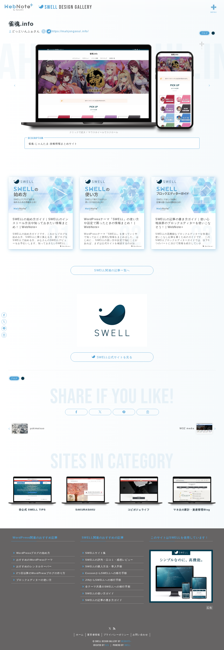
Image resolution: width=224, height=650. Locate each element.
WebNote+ (126, 641)
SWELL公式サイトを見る (114, 357)
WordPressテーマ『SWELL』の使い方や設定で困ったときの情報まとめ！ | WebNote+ (111, 223)
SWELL (127, 645)
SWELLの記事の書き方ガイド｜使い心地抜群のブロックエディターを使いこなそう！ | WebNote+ (183, 223)
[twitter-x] (109, 628)
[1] (201, 43)
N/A (107, 645)
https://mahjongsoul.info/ (70, 31)
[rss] (114, 628)
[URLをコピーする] (147, 412)
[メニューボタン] (214, 7)
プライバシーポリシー (116, 634)
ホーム (80, 634)
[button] (76, 412)
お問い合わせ (140, 634)
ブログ (204, 33)
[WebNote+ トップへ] (18, 7)
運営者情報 (93, 634)
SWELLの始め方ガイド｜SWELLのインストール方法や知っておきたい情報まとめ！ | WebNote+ (41, 223)
